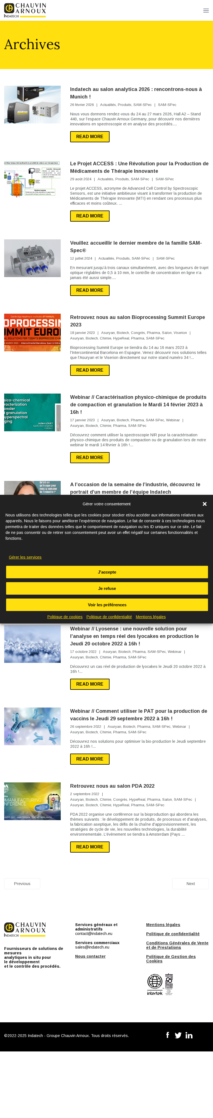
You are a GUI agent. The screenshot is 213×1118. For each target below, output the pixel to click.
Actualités (108, 105)
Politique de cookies (65, 617)
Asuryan (108, 333)
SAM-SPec (142, 105)
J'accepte (107, 572)
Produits (124, 105)
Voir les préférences (107, 604)
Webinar (173, 420)
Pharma (153, 333)
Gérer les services (25, 557)
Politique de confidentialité (109, 617)
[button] (204, 504)
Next (190, 883)
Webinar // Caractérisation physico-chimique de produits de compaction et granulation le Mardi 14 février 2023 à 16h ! (138, 404)
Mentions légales (151, 617)
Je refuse (107, 588)
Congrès (138, 333)
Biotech (123, 333)
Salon (167, 333)
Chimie (105, 338)
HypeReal (121, 338)
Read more (89, 136)
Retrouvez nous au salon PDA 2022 (112, 786)
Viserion (180, 333)
